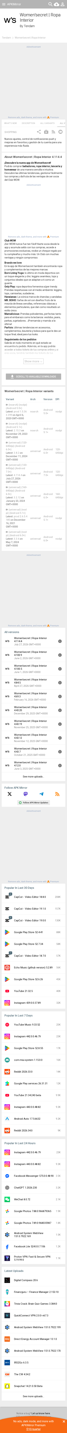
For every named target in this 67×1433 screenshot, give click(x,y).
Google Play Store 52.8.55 (28, 1048)
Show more (32, 361)
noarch (34, 411)
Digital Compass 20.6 (26, 1280)
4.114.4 (18, 475)
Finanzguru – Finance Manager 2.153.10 (36, 1292)
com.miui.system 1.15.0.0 (28, 1059)
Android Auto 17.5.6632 (27, 1118)
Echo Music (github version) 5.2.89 (33, 967)
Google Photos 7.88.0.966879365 (32, 1211)
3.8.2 (16, 452)
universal (35, 451)
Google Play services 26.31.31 (31, 1083)
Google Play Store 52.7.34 (28, 944)
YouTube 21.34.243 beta (27, 1095)
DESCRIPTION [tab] (28, 123)
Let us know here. (41, 1413)
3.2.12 (17, 497)
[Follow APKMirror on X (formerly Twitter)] (10, 795)
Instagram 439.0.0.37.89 (27, 1002)
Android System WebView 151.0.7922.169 (28, 1235)
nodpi (58, 411)
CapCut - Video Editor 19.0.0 (30, 920)
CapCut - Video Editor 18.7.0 (30, 955)
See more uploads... (33, 776)
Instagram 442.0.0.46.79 (27, 1036)
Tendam (29, 26)
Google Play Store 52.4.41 (28, 932)
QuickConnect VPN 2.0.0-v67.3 (31, 1315)
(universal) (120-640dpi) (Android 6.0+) (16, 446)
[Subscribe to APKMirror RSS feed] (57, 795)
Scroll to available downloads (36, 376)
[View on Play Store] (46, 132)
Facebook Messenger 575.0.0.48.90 (34, 1175)
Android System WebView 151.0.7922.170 (37, 1350)
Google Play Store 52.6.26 (28, 979)
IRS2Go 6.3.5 (21, 1362)
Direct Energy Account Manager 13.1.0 (35, 1339)
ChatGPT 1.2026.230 (25, 1187)
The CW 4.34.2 (22, 1374)
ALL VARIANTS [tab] (47, 123)
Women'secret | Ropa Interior (30, 37)
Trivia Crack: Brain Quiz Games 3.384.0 (35, 1303)
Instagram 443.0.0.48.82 (27, 1107)
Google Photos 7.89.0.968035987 (32, 1222)
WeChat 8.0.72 (22, 1199)
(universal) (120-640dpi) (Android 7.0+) (16, 468)
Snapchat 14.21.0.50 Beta (28, 1386)
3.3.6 (16, 538)
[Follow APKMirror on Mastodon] (26, 795)
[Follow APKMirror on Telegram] (41, 795)
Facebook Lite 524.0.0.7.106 (29, 1246)
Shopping (10, 132)
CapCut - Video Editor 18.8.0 (30, 897)
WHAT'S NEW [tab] (10, 123)
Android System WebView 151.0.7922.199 (37, 1327)
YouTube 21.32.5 (23, 991)
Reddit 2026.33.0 (23, 1071)
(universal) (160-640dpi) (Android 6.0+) (16, 490)
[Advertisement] (33, 82)
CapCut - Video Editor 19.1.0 (30, 908)
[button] (39, 132)
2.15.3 (17, 430)
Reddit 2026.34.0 (23, 1130)
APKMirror (14, 4)
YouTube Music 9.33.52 (27, 1024)
